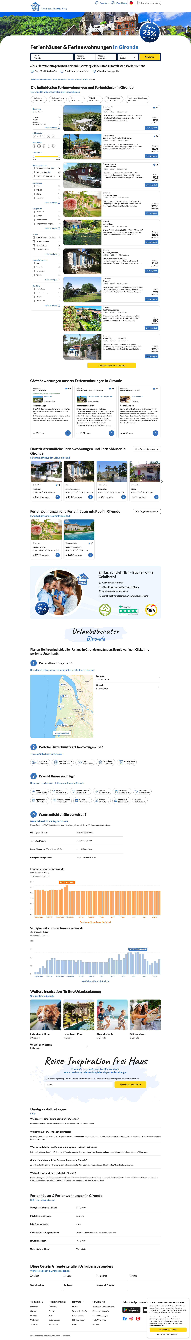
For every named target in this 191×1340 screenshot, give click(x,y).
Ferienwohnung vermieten (149, 3)
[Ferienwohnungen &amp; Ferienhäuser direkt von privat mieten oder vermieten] (48, 9)
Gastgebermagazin (101, 1311)
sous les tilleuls (78, 1152)
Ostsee (33, 1311)
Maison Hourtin (109, 167)
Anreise (80, 56)
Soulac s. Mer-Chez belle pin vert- (97, 1152)
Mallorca (34, 1315)
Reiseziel (37, 55)
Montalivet (118, 1165)
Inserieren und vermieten (103, 1306)
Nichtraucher (48, 220)
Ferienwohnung (48, 293)
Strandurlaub (48, 245)
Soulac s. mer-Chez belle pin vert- (117, 138)
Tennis (48, 275)
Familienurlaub (48, 249)
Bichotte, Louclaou (111, 253)
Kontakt (75, 1324)
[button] (168, 1334)
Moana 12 (107, 109)
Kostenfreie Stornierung (48, 176)
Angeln (48, 263)
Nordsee (34, 1306)
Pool (48, 186)
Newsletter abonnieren (130, 1084)
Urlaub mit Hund (48, 241)
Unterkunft (48, 301)
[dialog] (168, 1318)
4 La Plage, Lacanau (111, 310)
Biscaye (106, 281)
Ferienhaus (48, 289)
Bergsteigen (48, 271)
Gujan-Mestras (70, 1136)
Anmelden (104, 3)
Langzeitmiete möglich (48, 224)
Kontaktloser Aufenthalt (48, 237)
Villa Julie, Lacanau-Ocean (114, 338)
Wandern (48, 267)
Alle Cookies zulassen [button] (168, 1330)
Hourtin (83, 1136)
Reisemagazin (78, 1315)
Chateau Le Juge (110, 195)
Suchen (149, 56)
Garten (48, 194)
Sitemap (33, 1324)
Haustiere (48, 212)
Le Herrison (108, 224)
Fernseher (48, 198)
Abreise (101, 56)
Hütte (48, 297)
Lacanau (129, 1165)
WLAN (48, 190)
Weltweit (34, 1320)
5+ (53, 136)
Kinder (48, 216)
